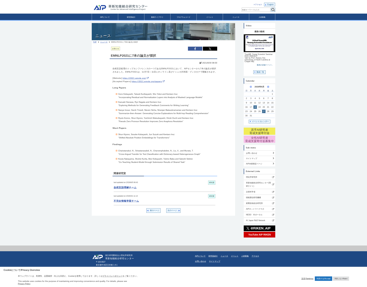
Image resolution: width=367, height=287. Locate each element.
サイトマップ (251, 158)
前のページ (154, 210)
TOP (95, 42)
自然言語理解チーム (125, 187)
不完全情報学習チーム (126, 200)
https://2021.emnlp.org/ (134, 78)
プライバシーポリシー (113, 276)
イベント (209, 17)
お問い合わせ (251, 153)
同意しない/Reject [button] (341, 278)
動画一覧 (260, 72)
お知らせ (115, 49)
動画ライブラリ (157, 17)
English (270, 4)
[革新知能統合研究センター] (133, 8)
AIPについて (105, 17)
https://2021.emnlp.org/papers (147, 81)
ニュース (236, 17)
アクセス (258, 4)
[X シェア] (210, 49)
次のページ (172, 210)
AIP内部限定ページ (254, 164)
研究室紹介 (131, 17)
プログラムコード (183, 17)
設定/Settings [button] (307, 278)
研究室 (211, 182)
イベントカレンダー (260, 121)
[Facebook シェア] (195, 49)
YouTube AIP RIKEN (259, 234)
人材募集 (262, 17)
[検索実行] (273, 10)
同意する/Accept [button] (323, 279)
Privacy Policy (24, 284)
